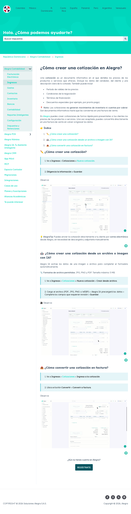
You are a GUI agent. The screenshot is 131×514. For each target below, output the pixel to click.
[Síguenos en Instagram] (113, 497)
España (73, 8)
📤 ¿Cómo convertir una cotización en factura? (69, 145)
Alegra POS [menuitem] (10, 134)
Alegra (46, 116)
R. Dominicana (46, 9)
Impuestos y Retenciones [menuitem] (13, 127)
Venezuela (121, 8)
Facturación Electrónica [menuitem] (13, 75)
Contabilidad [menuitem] (13, 109)
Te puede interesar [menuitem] (13, 202)
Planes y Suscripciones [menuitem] (15, 191)
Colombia (20, 8)
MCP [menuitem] (6, 164)
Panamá (85, 8)
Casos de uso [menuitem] (10, 185)
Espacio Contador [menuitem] (13, 169)
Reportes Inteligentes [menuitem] (18, 115)
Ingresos (59, 56)
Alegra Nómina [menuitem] (11, 139)
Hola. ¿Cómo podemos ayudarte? (37, 32)
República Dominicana (14, 56)
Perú (96, 8)
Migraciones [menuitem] (10, 175)
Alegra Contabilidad (40, 56)
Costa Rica (63, 9)
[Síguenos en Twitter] (119, 497)
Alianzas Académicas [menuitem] (15, 196)
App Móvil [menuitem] (9, 158)
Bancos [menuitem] (10, 104)
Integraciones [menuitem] (11, 180)
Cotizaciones (68, 281)
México (32, 8)
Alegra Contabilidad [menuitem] (14, 68)
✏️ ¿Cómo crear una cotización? (62, 134)
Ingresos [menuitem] (12, 82)
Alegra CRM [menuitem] (10, 153)
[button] (30, 69)
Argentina (107, 8)
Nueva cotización (85, 161)
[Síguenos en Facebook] (107, 497)
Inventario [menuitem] (12, 98)
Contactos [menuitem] (12, 93)
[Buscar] (125, 38)
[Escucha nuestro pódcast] (124, 497)
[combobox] (63, 38)
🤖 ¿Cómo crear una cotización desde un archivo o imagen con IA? (79, 139)
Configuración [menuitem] (14, 120)
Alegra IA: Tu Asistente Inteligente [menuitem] (15, 146)
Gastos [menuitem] (10, 88)
